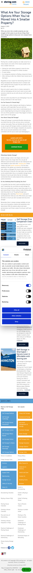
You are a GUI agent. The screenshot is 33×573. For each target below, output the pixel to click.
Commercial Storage (24, 417)
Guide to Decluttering (21, 488)
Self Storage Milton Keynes (7, 434)
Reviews (21, 483)
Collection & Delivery (22, 468)
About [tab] (27, 255)
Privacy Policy (21, 456)
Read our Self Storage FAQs (7, 408)
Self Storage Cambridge (5, 418)
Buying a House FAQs (7, 498)
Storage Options (23, 446)
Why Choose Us (23, 463)
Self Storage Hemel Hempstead (7, 423)
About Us (4, 487)
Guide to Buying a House (23, 493)
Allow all (16, 310)
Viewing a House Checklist (5, 510)
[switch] (28, 291)
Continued (19, 340)
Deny (16, 321)
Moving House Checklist (5, 505)
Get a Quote (21, 407)
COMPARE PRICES (16, 147)
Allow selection (16, 315)
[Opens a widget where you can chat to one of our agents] (26, 570)
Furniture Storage (24, 430)
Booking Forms (23, 480)
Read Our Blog (7, 215)
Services (4, 463)
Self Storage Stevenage (5, 447)
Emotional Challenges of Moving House (22, 522)
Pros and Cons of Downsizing (5, 516)
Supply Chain (5, 472)
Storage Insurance (24, 443)
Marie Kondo (19, 194)
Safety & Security (7, 483)
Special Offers (22, 459)
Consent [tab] (6, 255)
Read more (22, 243)
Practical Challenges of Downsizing (7, 536)
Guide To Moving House (22, 499)
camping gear (22, 163)
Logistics (4, 467)
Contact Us (22, 476)
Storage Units (23, 452)
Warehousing (5, 476)
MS (3, 28)
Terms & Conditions (6, 456)
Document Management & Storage (23, 424)
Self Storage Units (24, 439)
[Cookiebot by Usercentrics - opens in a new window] (23, 250)
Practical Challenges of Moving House (7, 529)
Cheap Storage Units (6, 459)
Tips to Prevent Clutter (22, 505)
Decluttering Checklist (7, 493)
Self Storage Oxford (7, 439)
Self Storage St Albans (8, 443)
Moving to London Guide (23, 510)
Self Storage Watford (8, 452)
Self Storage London (8, 430)
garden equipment (15, 165)
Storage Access (6, 480)
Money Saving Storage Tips (7, 542)
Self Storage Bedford (8, 413)
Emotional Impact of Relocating (23, 536)
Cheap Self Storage (24, 413)
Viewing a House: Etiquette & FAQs (6, 521)
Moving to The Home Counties (22, 516)
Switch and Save (23, 472)
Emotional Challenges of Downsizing (22, 530)
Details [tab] (16, 255)
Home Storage (23, 434)
